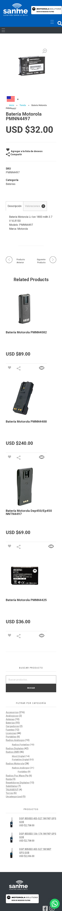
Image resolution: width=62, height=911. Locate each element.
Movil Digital (18, 756)
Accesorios (12, 712)
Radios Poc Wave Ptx (17, 775)
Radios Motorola (15, 763)
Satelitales (11, 786)
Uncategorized (14, 796)
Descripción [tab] (14, 206)
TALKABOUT (12, 789)
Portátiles (11, 736)
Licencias (11, 733)
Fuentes (10, 729)
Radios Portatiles (20, 744)
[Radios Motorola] (15, 9)
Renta (9, 779)
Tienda (23, 105)
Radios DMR (12, 752)
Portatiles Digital (20, 759)
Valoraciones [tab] (34, 206)
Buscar (31, 688)
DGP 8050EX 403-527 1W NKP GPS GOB (35, 851)
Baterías (10, 184)
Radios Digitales (15, 748)
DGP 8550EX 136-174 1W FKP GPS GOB (37, 835)
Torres (9, 793)
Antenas (10, 719)
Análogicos (12, 715)
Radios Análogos (15, 740)
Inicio (11, 105)
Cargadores (12, 726)
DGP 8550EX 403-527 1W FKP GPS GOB (37, 820)
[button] (60, 23)
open (44, 51)
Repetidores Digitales (17, 782)
